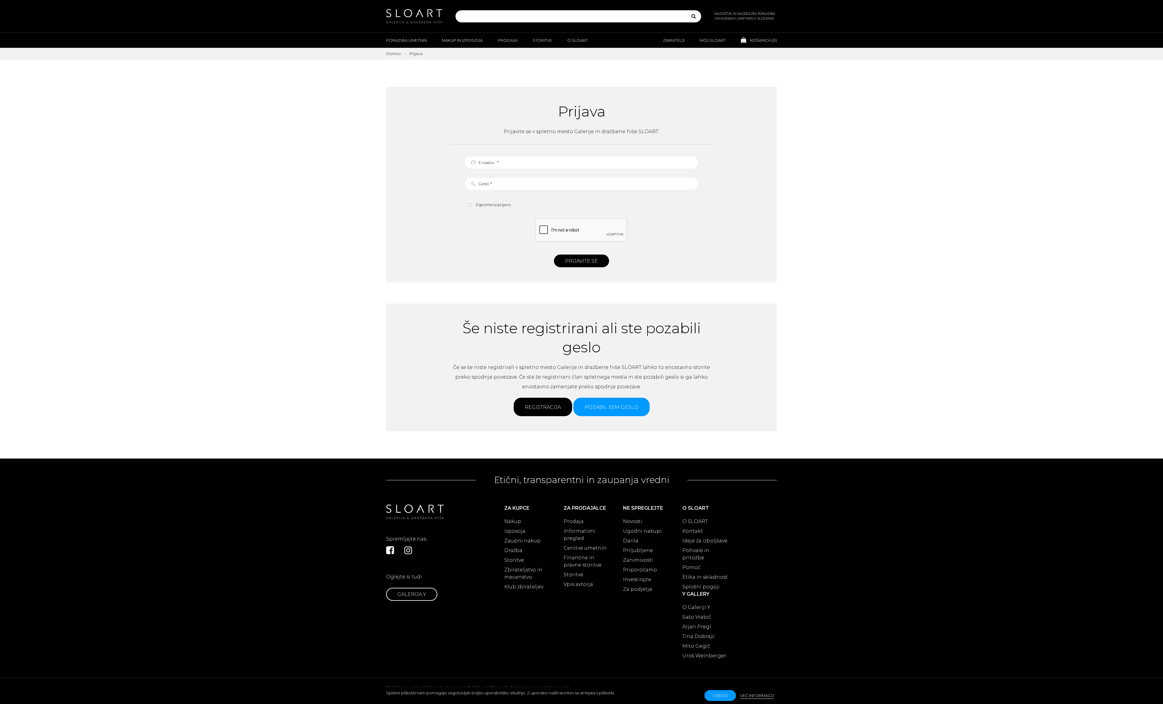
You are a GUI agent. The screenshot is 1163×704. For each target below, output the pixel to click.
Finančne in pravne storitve (582, 561)
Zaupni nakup (522, 541)
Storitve (542, 40)
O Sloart (577, 40)
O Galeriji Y (696, 607)
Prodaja (508, 40)
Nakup (512, 521)
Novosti (632, 521)
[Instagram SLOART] (408, 550)
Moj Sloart (713, 40)
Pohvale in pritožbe (695, 554)
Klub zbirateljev (523, 587)
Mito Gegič (696, 646)
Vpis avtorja (578, 584)
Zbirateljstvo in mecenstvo (523, 573)
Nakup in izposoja (462, 40)
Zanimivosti (638, 560)
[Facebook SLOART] (390, 550)
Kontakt (692, 531)
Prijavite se (581, 261)
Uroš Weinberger (704, 656)
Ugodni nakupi (642, 531)
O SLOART (695, 521)
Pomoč (691, 567)
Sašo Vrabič (696, 617)
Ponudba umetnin (406, 40)
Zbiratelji (673, 40)
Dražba (513, 550)
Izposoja (514, 531)
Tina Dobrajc (698, 636)
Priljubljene (638, 550)
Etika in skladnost (705, 577)
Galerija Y (411, 594)
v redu (720, 695)
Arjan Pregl (696, 627)
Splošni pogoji (701, 587)
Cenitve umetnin (585, 548)
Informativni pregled (579, 534)
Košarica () (763, 40)
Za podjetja (637, 589)
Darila (630, 541)
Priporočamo (640, 570)
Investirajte (637, 579)
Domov (393, 53)
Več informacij (757, 695)
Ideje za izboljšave (704, 541)
